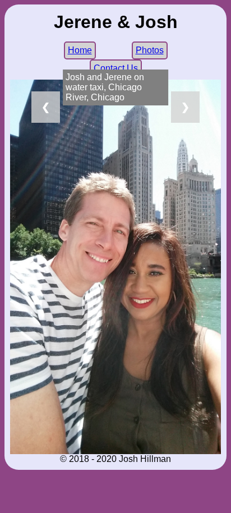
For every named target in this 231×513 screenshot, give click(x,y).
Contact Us (116, 68)
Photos (150, 50)
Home (80, 50)
